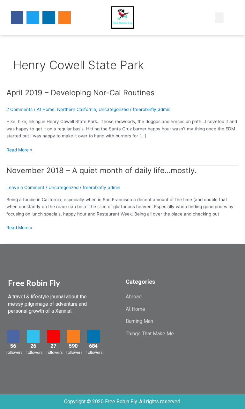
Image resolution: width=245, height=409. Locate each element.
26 (33, 346)
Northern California (76, 109)
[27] (53, 336)
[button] (196, 17)
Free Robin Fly (34, 283)
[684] (93, 336)
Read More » (19, 149)
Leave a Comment (25, 187)
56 (13, 346)
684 (93, 346)
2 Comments (19, 109)
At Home (46, 109)
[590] (73, 336)
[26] (33, 336)
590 (73, 346)
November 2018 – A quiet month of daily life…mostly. (101, 170)
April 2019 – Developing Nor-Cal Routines (80, 92)
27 (53, 346)
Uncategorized (114, 109)
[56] (13, 336)
